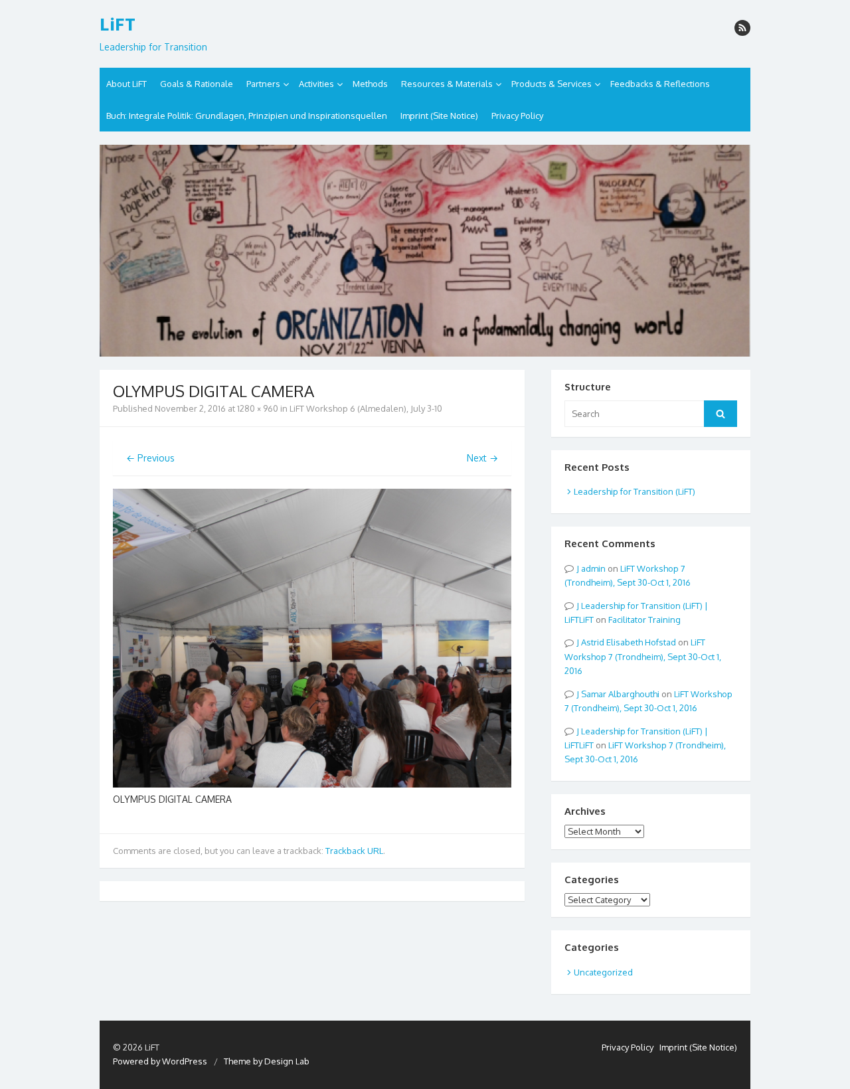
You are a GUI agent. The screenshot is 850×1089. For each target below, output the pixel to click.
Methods (370, 83)
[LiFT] (425, 251)
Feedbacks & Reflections (660, 83)
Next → (482, 457)
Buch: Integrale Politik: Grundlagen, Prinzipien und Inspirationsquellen (246, 115)
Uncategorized (603, 972)
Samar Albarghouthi (620, 694)
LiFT (117, 24)
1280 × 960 (257, 408)
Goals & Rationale (196, 83)
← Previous (150, 457)
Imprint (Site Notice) (439, 115)
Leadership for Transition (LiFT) (634, 491)
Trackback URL (354, 850)
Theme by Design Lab (266, 1061)
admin (593, 568)
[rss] (742, 28)
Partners (263, 83)
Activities (316, 83)
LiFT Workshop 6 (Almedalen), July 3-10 (366, 408)
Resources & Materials (447, 83)
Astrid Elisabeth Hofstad (628, 642)
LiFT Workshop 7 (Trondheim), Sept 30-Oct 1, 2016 (642, 656)
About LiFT (126, 83)
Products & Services (551, 83)
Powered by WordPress (160, 1061)
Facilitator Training (644, 619)
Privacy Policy (517, 115)
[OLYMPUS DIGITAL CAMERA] (312, 784)
